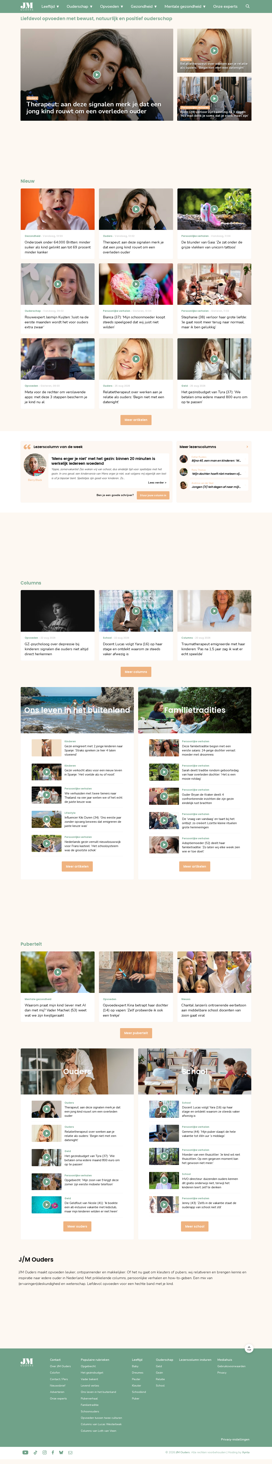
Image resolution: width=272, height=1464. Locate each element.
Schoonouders (90, 1411)
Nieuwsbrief (57, 1386)
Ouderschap (77, 6)
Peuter (136, 1379)
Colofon (55, 1373)
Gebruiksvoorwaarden (231, 1366)
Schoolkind (139, 1392)
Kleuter (136, 1386)
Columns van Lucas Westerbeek (101, 1424)
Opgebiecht (88, 1366)
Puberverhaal (89, 1398)
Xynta (245, 1452)
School (160, 1386)
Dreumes (137, 1373)
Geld (159, 1366)
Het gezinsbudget (92, 1373)
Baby (135, 1366)
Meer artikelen (136, 420)
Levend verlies (90, 1386)
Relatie (160, 1379)
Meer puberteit (136, 1033)
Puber (135, 1398)
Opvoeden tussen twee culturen (101, 1418)
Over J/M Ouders (60, 1366)
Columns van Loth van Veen (98, 1431)
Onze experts (225, 6)
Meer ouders (77, 1226)
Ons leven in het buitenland (98, 1392)
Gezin (159, 1373)
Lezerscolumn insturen (195, 1360)
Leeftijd (48, 6)
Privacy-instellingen (235, 1439)
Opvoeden (109, 6)
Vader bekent (89, 1379)
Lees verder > (157, 482)
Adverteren (57, 1392)
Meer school (194, 1226)
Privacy (221, 1373)
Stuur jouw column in (153, 495)
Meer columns (136, 672)
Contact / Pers (59, 1379)
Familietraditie (90, 1405)
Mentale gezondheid (182, 6)
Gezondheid (142, 6)
